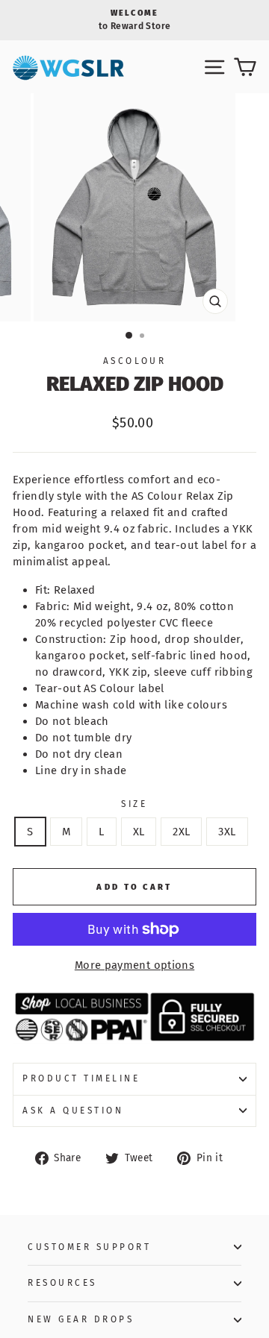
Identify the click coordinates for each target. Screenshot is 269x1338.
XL (139, 831)
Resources (62, 1283)
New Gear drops (81, 1319)
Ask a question (72, 1110)
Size (134, 804)
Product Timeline (81, 1078)
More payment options (134, 965)
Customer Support (90, 1247)
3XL (226, 831)
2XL (181, 831)
